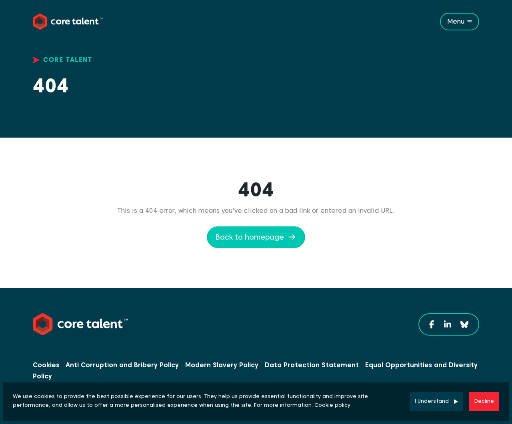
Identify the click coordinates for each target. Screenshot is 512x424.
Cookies (46, 365)
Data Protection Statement (312, 365)
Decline (484, 401)
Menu (455, 21)
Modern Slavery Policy (221, 365)
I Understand (432, 401)
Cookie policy (332, 405)
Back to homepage (249, 237)
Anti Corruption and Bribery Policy (122, 365)
